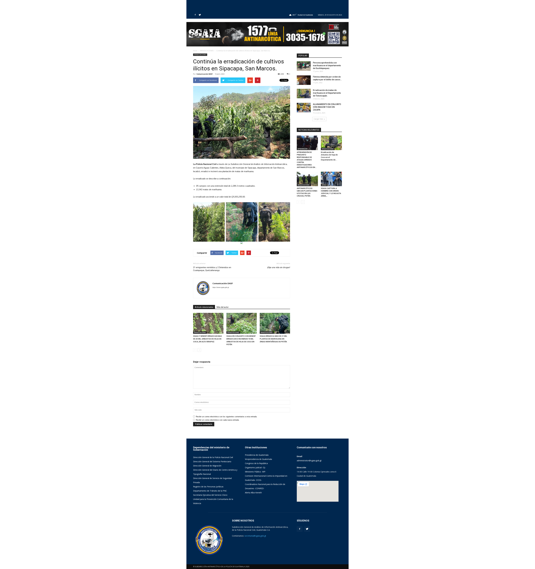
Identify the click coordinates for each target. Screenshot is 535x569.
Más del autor (223, 307)
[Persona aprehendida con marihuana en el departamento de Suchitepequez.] (304, 66)
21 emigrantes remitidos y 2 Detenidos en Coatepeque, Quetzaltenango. (212, 269)
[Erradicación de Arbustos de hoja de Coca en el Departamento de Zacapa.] (331, 143)
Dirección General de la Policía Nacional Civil (213, 457)
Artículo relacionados (204, 307)
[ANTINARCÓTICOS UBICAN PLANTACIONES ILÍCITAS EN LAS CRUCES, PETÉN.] (307, 179)
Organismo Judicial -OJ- (255, 467)
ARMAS (324, 185)
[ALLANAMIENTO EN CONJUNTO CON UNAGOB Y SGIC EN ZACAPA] (304, 107)
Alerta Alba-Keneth (253, 492)
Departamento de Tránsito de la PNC (210, 490)
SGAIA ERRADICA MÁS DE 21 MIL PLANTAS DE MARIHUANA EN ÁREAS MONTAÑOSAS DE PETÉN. (273, 339)
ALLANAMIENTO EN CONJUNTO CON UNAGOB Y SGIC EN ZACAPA (327, 107)
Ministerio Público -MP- (255, 471)
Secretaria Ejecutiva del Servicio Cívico (210, 495)
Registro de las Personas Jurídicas (208, 486)
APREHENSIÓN (302, 149)
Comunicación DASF (204, 74)
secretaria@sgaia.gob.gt (255, 535)
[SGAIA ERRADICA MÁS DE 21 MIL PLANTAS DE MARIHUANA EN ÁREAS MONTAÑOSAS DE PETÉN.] (275, 323)
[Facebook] (195, 15)
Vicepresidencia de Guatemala (258, 459)
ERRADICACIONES (200, 55)
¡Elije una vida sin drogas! (278, 267)
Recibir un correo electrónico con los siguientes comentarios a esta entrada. (226, 417)
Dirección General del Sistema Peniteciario (212, 461)
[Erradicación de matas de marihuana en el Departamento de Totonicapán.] (304, 93)
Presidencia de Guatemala (256, 455)
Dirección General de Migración (207, 465)
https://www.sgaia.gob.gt (220, 287)
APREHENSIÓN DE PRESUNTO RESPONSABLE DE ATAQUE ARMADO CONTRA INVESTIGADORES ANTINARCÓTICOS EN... (307, 159)
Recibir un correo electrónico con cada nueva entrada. (217, 420)
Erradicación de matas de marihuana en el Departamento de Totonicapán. (327, 93)
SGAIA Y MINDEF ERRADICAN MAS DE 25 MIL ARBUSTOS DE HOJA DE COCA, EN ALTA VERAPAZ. (207, 339)
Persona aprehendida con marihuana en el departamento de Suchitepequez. (327, 65)
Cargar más (318, 119)
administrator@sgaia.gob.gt (309, 460)
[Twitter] (200, 15)
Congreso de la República (256, 463)
